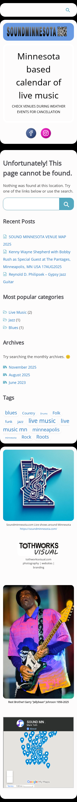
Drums (43, 413)
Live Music (18, 312)
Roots (42, 436)
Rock (26, 437)
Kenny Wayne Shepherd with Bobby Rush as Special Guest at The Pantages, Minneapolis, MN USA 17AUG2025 (37, 259)
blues (11, 412)
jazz (20, 421)
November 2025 (22, 367)
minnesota (10, 437)
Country (28, 413)
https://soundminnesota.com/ (38, 529)
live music (42, 420)
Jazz (12, 319)
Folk (56, 413)
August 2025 (19, 374)
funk (8, 421)
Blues (13, 327)
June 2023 (17, 382)
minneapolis (46, 429)
